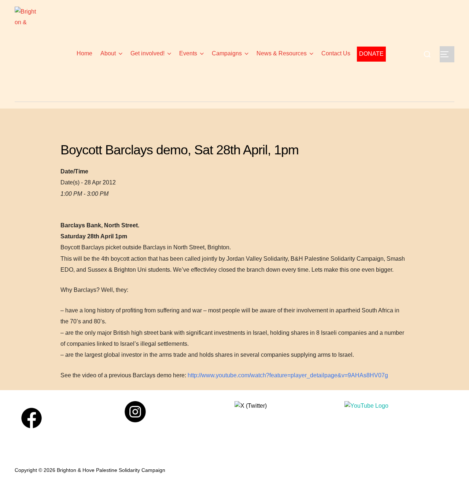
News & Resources (281, 53)
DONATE (371, 54)
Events (188, 53)
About (108, 53)
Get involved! (147, 53)
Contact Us (335, 53)
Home (85, 53)
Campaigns (227, 53)
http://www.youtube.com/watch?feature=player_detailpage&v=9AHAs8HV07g (288, 375)
